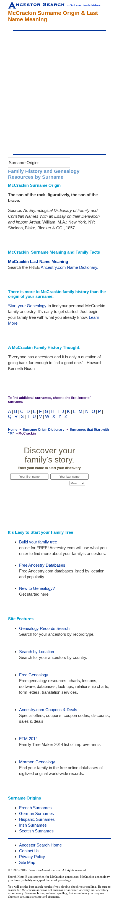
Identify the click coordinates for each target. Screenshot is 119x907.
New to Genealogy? (37, 588)
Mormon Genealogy (37, 761)
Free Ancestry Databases (42, 565)
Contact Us (29, 850)
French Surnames (35, 807)
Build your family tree (38, 542)
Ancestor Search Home (40, 845)
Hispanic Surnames (37, 819)
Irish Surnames (33, 825)
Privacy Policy (32, 856)
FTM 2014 (28, 738)
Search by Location (36, 651)
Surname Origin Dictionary (43, 430)
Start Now (49, 494)
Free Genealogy (33, 674)
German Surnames (36, 813)
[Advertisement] (59, 92)
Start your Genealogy (27, 305)
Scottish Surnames (36, 831)
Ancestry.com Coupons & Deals (48, 709)
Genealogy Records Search (44, 628)
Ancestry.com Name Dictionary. (69, 267)
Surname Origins (24, 162)
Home (12, 430)
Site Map (27, 862)
